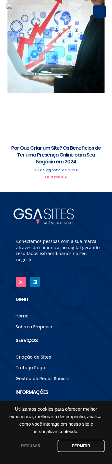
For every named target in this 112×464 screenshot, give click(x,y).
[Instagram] (21, 282)
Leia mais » (56, 176)
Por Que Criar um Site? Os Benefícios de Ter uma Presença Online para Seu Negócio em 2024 (56, 155)
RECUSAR (30, 446)
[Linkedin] (35, 282)
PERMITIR (81, 446)
